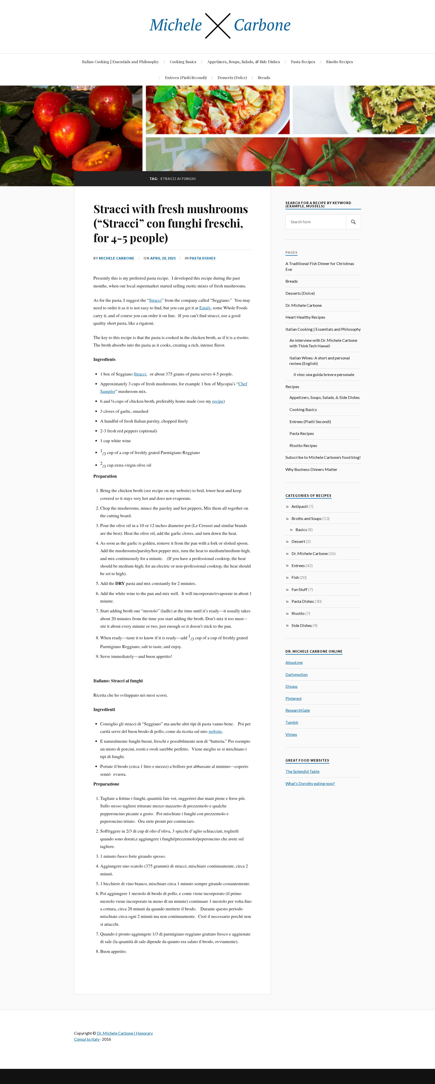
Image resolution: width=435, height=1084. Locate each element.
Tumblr (292, 722)
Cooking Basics (183, 61)
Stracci (155, 300)
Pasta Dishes (203, 258)
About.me (294, 662)
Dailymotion (296, 674)
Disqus (291, 686)
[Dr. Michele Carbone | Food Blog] (217, 38)
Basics (301, 529)
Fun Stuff (299, 589)
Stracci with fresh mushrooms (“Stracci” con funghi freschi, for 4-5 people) (170, 223)
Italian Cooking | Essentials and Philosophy (120, 61)
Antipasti (300, 506)
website (215, 731)
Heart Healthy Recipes (305, 317)
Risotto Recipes (339, 61)
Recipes (292, 386)
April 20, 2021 (163, 258)
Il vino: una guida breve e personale (324, 374)
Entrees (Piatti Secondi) (186, 77)
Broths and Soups (307, 518)
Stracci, (140, 374)
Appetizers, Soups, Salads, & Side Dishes (243, 61)
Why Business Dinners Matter (311, 469)
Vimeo (291, 734)
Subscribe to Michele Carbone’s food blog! (323, 457)
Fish (295, 577)
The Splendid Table (302, 771)
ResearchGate (297, 710)
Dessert (298, 541)
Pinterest (293, 698)
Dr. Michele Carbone (303, 305)
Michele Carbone (116, 258)
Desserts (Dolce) (232, 77)
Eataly (205, 308)
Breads (264, 77)
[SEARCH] (353, 221)
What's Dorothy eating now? (310, 783)
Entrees (298, 565)
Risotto (298, 613)
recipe (217, 401)
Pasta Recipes (303, 61)
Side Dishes (302, 625)
